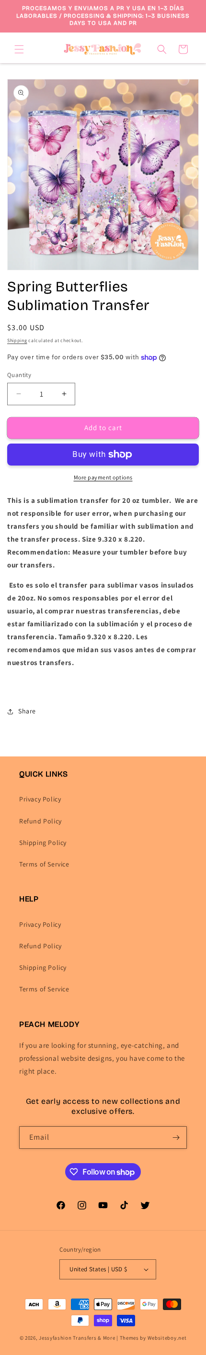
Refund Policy (40, 821)
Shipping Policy (43, 842)
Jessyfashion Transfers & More (77, 1337)
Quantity (19, 375)
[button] (19, 49)
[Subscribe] (175, 1137)
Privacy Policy (40, 799)
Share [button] (27, 711)
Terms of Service (44, 864)
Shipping (17, 340)
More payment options (103, 477)
